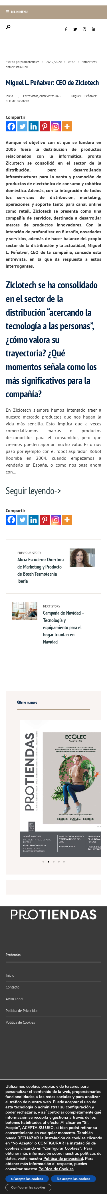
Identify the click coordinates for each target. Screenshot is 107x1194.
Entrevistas (89, 62)
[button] (43, 862)
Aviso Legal (14, 998)
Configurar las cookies (28, 1187)
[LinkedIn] (93, 29)
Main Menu (19, 11)
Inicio (9, 96)
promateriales (30, 62)
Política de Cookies (20, 1022)
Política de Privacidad (22, 1010)
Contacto (12, 987)
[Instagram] (84, 29)
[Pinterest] (45, 126)
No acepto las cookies (73, 1179)
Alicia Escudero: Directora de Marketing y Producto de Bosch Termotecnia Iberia (40, 567)
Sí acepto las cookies (27, 1179)
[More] (67, 126)
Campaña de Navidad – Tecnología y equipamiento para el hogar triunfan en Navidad (63, 624)
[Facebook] (65, 29)
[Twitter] (75, 29)
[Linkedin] (34, 126)
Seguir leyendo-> (33, 490)
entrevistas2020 (17, 67)
